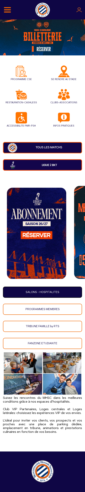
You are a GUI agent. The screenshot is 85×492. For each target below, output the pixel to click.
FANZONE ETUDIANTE (42, 343)
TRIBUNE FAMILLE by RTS (42, 326)
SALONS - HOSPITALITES (42, 292)
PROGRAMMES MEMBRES (43, 309)
